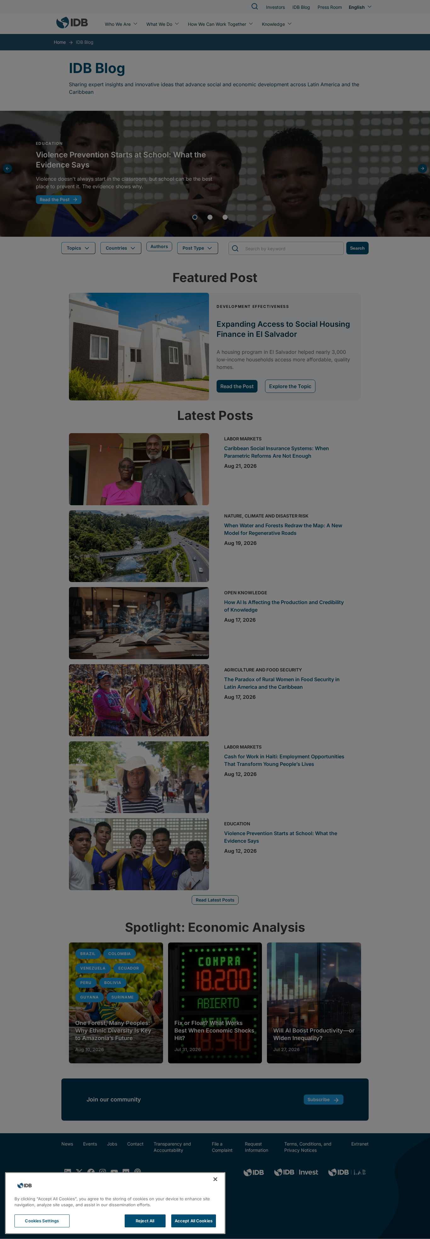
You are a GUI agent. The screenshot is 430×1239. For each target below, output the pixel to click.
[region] (115, 1203)
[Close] (215, 1179)
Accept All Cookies (193, 1220)
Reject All (145, 1220)
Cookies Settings (42, 1220)
